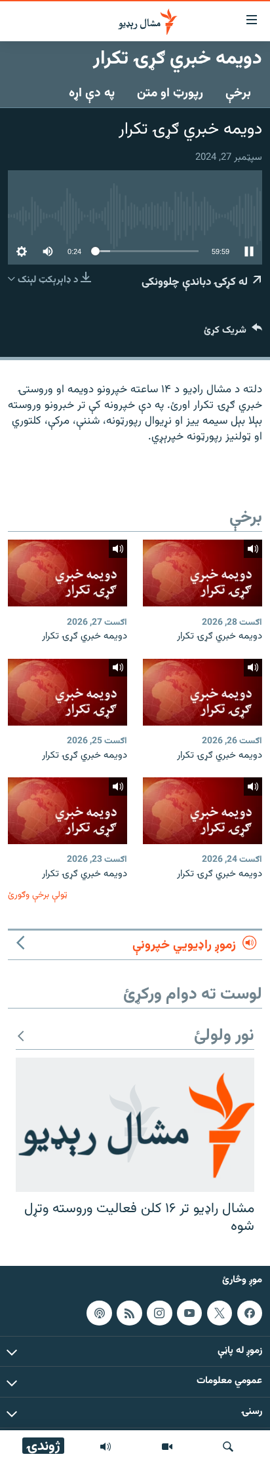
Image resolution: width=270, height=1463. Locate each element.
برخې (238, 93)
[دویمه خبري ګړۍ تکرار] (202, 573)
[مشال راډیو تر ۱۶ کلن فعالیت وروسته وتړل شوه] (135, 1125)
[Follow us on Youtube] (189, 1312)
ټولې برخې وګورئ (38, 895)
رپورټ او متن (170, 93)
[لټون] (228, 1446)
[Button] (233, 333)
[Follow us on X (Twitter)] (219, 1312)
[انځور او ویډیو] (167, 1446)
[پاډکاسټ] (99, 1312)
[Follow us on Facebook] (249, 1312)
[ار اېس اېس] (129, 1312)
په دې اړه (92, 93)
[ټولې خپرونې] (105, 1446)
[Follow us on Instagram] (159, 1312)
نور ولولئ (224, 1036)
